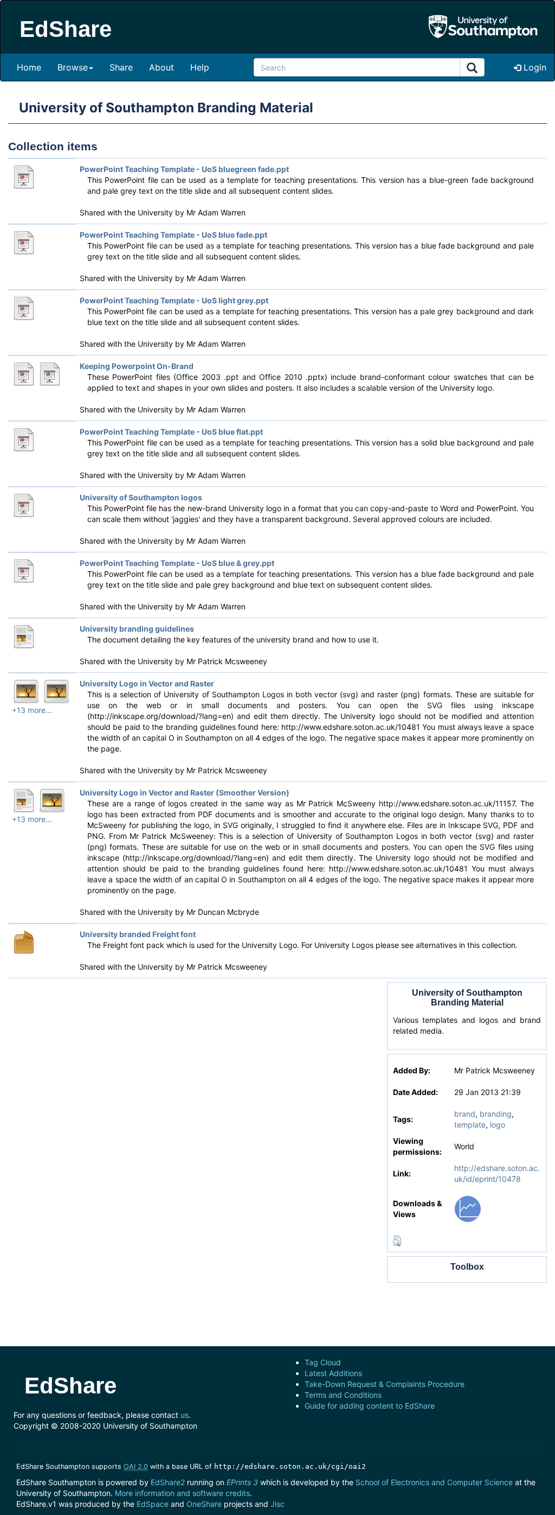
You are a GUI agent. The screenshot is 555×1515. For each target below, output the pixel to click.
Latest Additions (333, 1373)
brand (464, 1113)
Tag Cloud (323, 1362)
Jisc (277, 1503)
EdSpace (153, 1503)
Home (29, 67)
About (161, 67)
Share (121, 67)
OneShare (204, 1503)
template (470, 1124)
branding (496, 1113)
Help (199, 67)
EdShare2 (168, 1482)
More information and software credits (182, 1493)
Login (533, 67)
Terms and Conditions (343, 1394)
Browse (72, 67)
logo (497, 1124)
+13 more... (32, 710)
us (184, 1414)
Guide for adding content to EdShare (370, 1405)
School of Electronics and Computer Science (434, 1482)
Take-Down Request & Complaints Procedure (384, 1384)
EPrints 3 (242, 1482)
